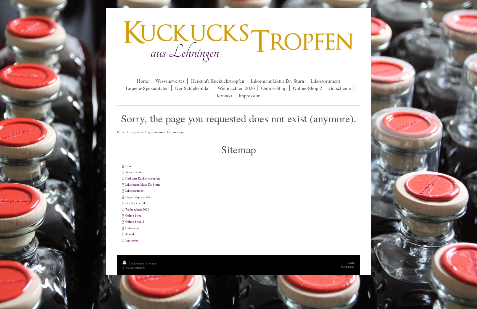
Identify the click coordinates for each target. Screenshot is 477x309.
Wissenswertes (134, 172)
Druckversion (136, 263)
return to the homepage (170, 132)
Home (129, 166)
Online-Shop (133, 215)
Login (351, 262)
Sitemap (151, 263)
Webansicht (347, 267)
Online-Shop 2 (134, 221)
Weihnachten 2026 (137, 209)
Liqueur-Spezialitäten (138, 197)
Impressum (132, 240)
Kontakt (130, 234)
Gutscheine (132, 228)
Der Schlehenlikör (137, 203)
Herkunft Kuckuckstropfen (142, 178)
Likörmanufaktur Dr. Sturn (142, 184)
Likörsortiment (134, 190)
